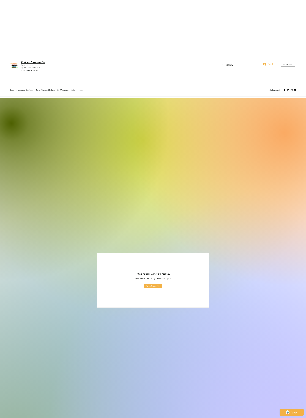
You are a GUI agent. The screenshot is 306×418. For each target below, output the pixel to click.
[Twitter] (288, 90)
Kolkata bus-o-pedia (33, 62)
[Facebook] (284, 90)
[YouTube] (295, 90)
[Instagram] (291, 90)
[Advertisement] (43, 5)
